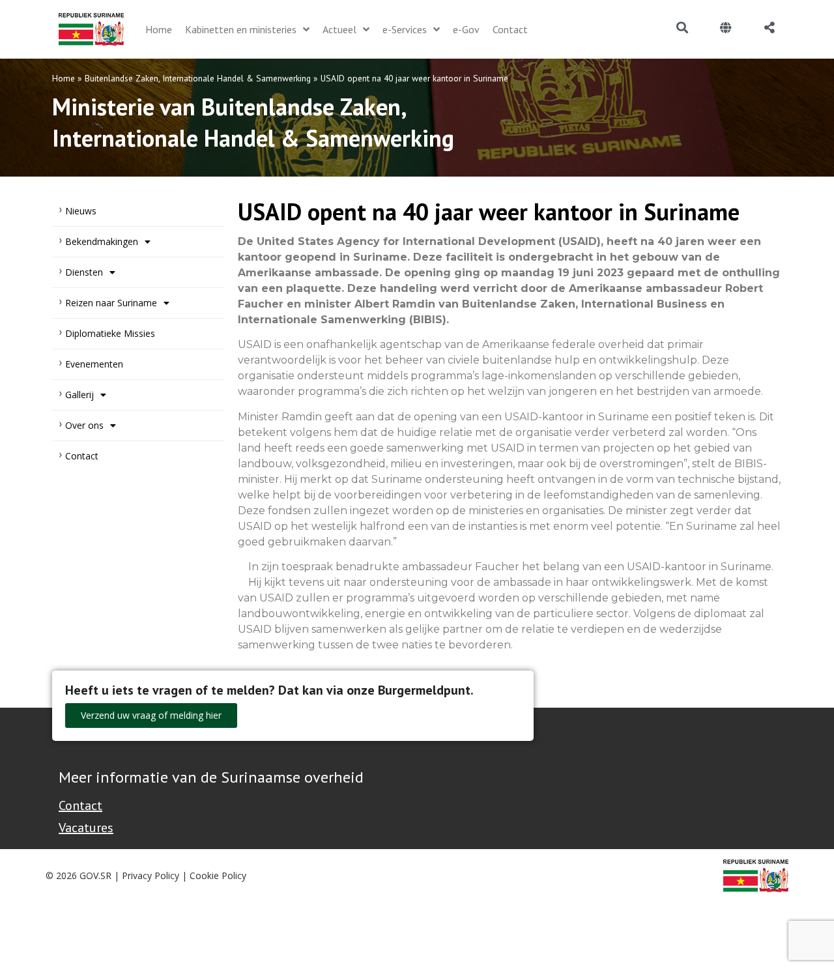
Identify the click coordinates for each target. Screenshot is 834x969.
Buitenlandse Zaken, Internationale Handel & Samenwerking (198, 78)
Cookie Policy (218, 875)
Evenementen (94, 364)
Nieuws (80, 211)
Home (63, 78)
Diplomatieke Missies (110, 333)
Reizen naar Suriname (111, 302)
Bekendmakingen (101, 241)
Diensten (84, 272)
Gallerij (79, 394)
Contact (81, 456)
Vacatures (86, 827)
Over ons (84, 425)
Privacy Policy (150, 875)
